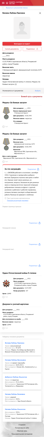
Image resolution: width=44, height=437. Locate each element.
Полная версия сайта (22, 428)
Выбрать (38, 91)
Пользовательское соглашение (22, 434)
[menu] (3, 3)
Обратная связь (22, 431)
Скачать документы (12, 49)
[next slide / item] (40, 27)
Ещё (6, 126)
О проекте (22, 425)
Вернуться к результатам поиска (17, 8)
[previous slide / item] (4, 27)
